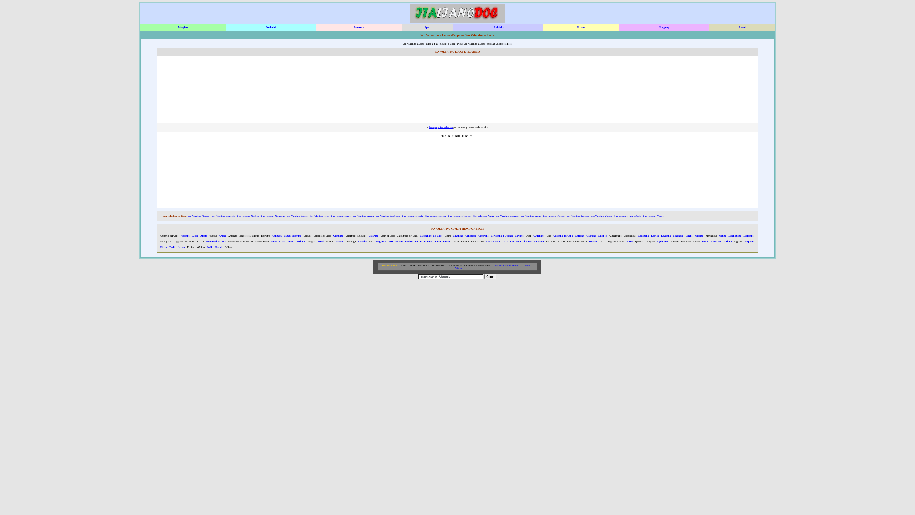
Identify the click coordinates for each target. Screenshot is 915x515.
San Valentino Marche (412, 216)
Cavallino (458, 235)
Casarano (373, 235)
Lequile (655, 235)
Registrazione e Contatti (506, 265)
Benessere (359, 27)
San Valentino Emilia (297, 216)
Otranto (339, 241)
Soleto (629, 241)
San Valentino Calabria (248, 216)
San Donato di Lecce (520, 241)
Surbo (705, 241)
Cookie (527, 265)
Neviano (300, 241)
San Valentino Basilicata (223, 216)
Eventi (742, 27)
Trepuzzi (749, 241)
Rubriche (498, 27)
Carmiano (338, 235)
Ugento (181, 247)
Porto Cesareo (396, 241)
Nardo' (290, 241)
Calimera (277, 235)
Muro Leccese (278, 241)
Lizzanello (678, 235)
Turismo (581, 27)
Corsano (519, 235)
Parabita (362, 241)
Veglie (210, 247)
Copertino (483, 235)
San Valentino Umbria (601, 216)
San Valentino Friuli (319, 216)
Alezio (195, 235)
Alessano (185, 235)
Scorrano (593, 241)
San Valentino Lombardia (388, 216)
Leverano (666, 235)
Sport (427, 27)
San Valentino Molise (435, 216)
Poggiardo (381, 241)
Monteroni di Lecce (216, 241)
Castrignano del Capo (431, 235)
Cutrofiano (538, 235)
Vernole (219, 247)
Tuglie (172, 247)
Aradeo (222, 235)
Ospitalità (271, 27)
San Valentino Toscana (553, 216)
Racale (418, 241)
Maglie (689, 235)
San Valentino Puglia (483, 216)
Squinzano (662, 241)
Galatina (579, 235)
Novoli (320, 241)
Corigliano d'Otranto (502, 235)
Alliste (203, 235)
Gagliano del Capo (563, 235)
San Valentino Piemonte (459, 216)
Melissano (748, 235)
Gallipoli (602, 235)
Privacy (458, 268)
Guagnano (643, 235)
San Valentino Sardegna (507, 216)
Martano (699, 235)
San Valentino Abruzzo (198, 216)
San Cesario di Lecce (497, 241)
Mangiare (183, 27)
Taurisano (716, 241)
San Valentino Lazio (341, 216)
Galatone (591, 235)
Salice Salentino (443, 241)
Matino (722, 235)
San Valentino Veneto (653, 216)
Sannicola (539, 241)
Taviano (727, 241)
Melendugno (734, 235)
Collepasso (470, 235)
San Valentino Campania (273, 216)
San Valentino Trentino (578, 216)
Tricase (163, 247)
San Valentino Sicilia (531, 216)
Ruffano (428, 241)
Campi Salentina (292, 235)
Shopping (664, 27)
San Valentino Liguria (363, 216)
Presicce (409, 241)
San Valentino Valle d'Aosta (627, 216)
